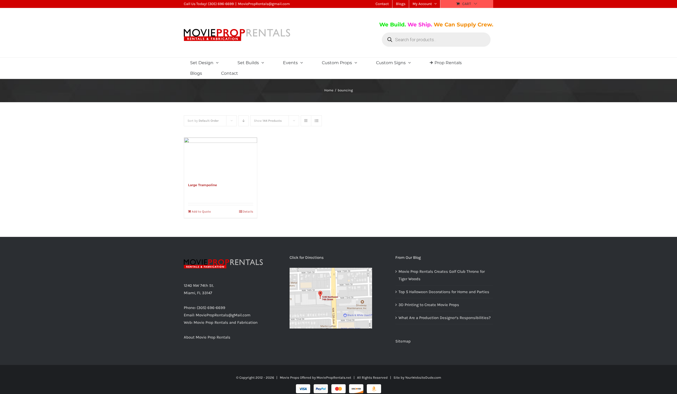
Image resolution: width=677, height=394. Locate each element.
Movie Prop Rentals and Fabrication (226, 322)
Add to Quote (201, 211)
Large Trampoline (202, 185)
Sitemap (403, 341)
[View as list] (316, 121)
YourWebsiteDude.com (423, 377)
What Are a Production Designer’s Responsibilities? (445, 317)
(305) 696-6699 (221, 4)
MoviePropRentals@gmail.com (264, 4)
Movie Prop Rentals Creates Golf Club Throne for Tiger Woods (442, 275)
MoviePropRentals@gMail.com (223, 315)
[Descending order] (243, 120)
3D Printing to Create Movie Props (429, 304)
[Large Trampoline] (220, 157)
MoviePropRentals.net (334, 377)
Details (248, 211)
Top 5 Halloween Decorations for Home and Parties (444, 291)
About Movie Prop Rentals (207, 337)
